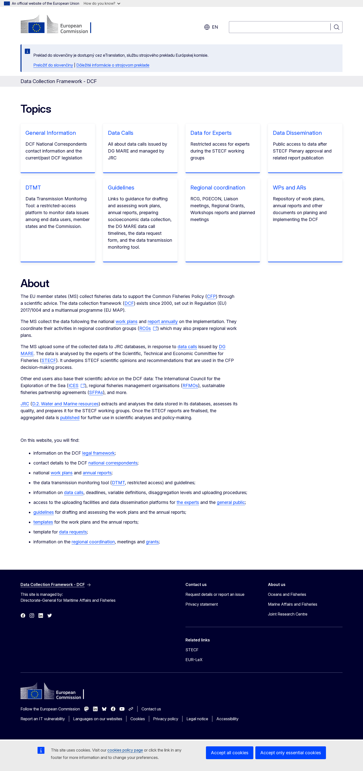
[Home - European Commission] (60, 24)
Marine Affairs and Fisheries (292, 604)
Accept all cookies (229, 752)
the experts (188, 502)
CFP (211, 296)
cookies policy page (125, 750)
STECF (48, 360)
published (70, 417)
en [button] (215, 27)
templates (43, 522)
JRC (24, 403)
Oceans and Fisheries (287, 594)
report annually (163, 321)
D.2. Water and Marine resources (65, 403)
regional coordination (93, 541)
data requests (73, 531)
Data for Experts (211, 133)
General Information (50, 133)
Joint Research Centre (287, 614)
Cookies (137, 718)
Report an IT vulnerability (42, 718)
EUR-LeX (193, 659)
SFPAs (96, 392)
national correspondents (113, 462)
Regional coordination (217, 187)
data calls (187, 346)
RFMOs (190, 385)
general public (231, 502)
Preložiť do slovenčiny (53, 65)
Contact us (151, 708)
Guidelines (121, 187)
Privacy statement (201, 604)
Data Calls (120, 133)
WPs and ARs (289, 187)
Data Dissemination (297, 133)
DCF (129, 303)
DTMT (33, 187)
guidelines (43, 512)
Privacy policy (165, 718)
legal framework (98, 453)
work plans (127, 321)
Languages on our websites (97, 718)
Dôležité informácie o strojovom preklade (112, 65)
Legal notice (197, 718)
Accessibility (227, 718)
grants (152, 541)
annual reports (97, 472)
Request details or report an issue (214, 594)
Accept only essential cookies (290, 752)
